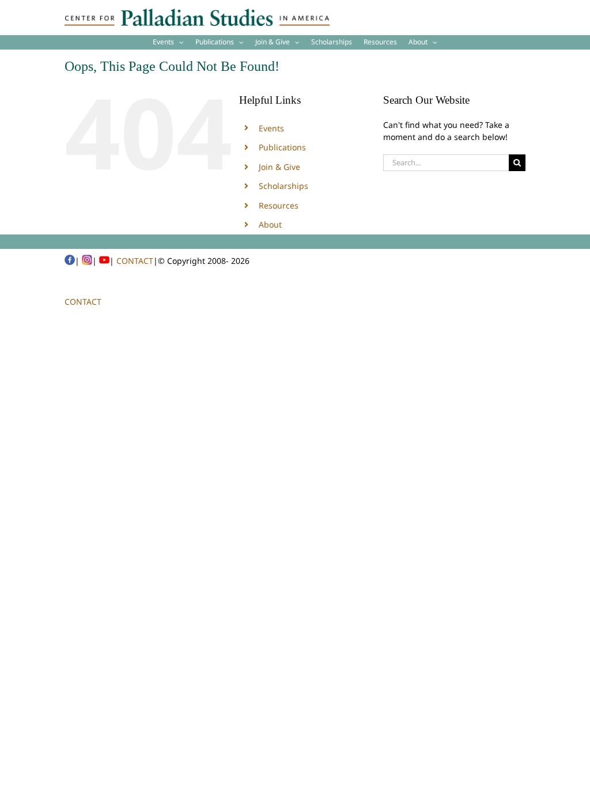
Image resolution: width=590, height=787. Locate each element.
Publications (282, 147)
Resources (278, 205)
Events (271, 128)
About (270, 224)
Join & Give (279, 166)
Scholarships (283, 185)
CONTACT (134, 260)
